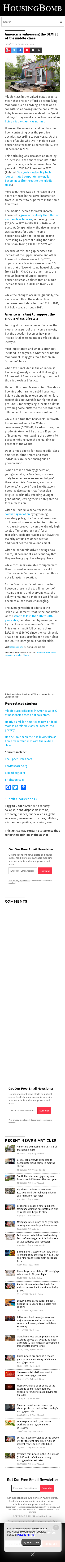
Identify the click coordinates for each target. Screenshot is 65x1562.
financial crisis (38, 814)
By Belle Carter (35, 1229)
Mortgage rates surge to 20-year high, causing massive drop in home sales (38, 1224)
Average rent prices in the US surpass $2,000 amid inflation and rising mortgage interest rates (38, 1457)
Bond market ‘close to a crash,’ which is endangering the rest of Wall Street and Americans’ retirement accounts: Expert (38, 1256)
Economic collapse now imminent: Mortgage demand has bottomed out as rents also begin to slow (37, 1209)
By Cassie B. (35, 1366)
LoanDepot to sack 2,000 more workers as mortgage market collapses (34, 1424)
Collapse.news (16, 647)
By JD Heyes (34, 1216)
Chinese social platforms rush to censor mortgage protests (35, 1374)
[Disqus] (32, 949)
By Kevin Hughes (36, 1431)
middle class (13, 822)
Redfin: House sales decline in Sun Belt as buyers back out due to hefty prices (37, 1287)
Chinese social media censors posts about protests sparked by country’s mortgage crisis (37, 1408)
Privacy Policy (25, 1535)
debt (20, 810)
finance (22, 814)
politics (26, 822)
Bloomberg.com (15, 772)
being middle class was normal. (25, 121)
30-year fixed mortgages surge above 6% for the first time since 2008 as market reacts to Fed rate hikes (38, 1440)
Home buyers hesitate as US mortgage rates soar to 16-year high (38, 1273)
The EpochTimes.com (18, 759)
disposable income (36, 810)
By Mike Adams (36, 1350)
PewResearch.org (16, 766)
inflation (52, 818)
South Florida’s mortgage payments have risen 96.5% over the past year (37, 1178)
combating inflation (17, 514)
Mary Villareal (27, 44)
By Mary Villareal (36, 1153)
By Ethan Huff (35, 1199)
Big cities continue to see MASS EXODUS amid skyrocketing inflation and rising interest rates (36, 1192)
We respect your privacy (45, 1507)
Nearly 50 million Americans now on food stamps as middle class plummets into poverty (31, 726)
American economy (37, 806)
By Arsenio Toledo (37, 1170)
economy (10, 814)
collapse (10, 810)
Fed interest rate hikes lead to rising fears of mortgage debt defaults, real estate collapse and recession (38, 1238)
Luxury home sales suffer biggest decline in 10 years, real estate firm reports (36, 1303)
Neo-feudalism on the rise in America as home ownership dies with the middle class (30, 741)
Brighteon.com (14, 779)
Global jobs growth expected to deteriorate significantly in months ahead (36, 1163)
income (40, 818)
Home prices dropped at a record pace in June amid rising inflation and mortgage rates (37, 1359)
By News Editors (37, 1379)
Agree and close (31, 1542)
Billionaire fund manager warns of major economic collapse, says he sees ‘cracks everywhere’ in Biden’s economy (36, 1322)
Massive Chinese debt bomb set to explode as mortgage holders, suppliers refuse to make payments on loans (37, 1390)
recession (39, 822)
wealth (51, 822)
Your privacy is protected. (19, 881)
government (26, 818)
